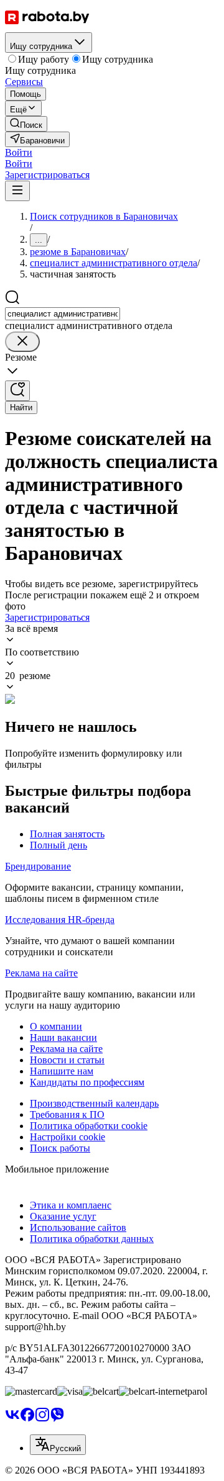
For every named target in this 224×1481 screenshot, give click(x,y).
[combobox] (62, 313)
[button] (18, 152)
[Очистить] (22, 341)
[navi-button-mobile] (17, 191)
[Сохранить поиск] (17, 390)
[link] (26, 124)
